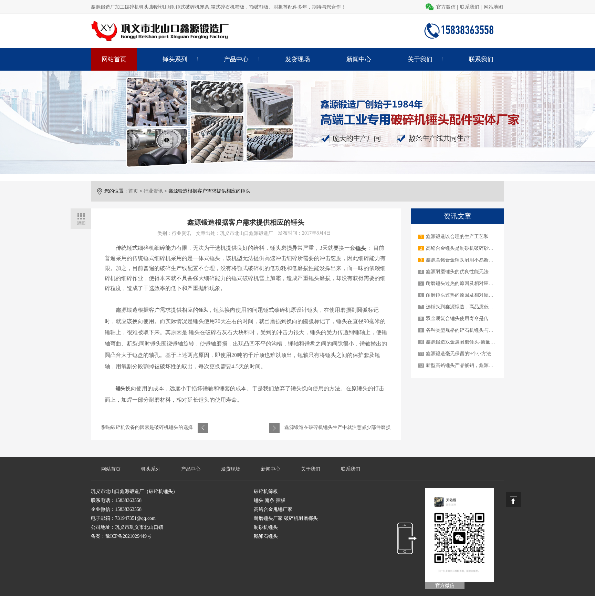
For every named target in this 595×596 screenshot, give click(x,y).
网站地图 (493, 7)
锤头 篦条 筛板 (269, 500)
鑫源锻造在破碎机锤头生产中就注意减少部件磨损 (337, 427)
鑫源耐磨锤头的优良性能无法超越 (462, 271)
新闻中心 (358, 59)
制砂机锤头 (266, 527)
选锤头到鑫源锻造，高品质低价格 (462, 306)
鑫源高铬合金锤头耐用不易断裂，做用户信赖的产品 (481, 260)
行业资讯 (153, 191)
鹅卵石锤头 (266, 536)
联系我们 (469, 7)
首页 (133, 191)
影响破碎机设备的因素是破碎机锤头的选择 (147, 427)
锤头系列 (175, 59)
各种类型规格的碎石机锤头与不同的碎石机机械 (476, 330)
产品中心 (236, 59)
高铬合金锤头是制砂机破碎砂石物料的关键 (472, 248)
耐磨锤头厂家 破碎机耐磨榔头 (286, 518)
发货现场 (297, 59)
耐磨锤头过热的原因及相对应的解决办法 (469, 283)
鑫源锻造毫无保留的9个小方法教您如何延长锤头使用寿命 (487, 353)
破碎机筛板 (266, 491)
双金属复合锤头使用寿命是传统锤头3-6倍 (470, 318)
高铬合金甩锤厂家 (273, 509)
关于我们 (420, 59)
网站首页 (114, 59)
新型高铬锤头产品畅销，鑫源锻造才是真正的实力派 (481, 365)
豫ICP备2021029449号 (128, 536)
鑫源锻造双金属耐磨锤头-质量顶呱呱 (465, 342)
